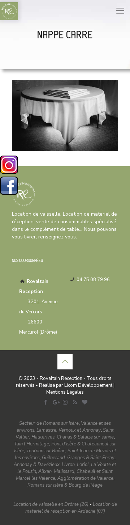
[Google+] (55, 402)
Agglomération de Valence (85, 478)
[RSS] (75, 402)
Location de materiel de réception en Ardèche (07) (71, 508)
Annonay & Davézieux (37, 464)
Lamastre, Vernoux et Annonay (68, 430)
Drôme (48, 332)
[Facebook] (45, 402)
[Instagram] (65, 402)
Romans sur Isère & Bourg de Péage (65, 485)
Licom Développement (88, 385)
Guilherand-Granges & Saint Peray (78, 457)
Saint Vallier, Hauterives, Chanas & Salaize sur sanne (65, 433)
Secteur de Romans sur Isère (49, 423)
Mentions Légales (65, 392)
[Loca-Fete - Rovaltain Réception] (9, 11)
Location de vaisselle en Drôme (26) (50, 504)
